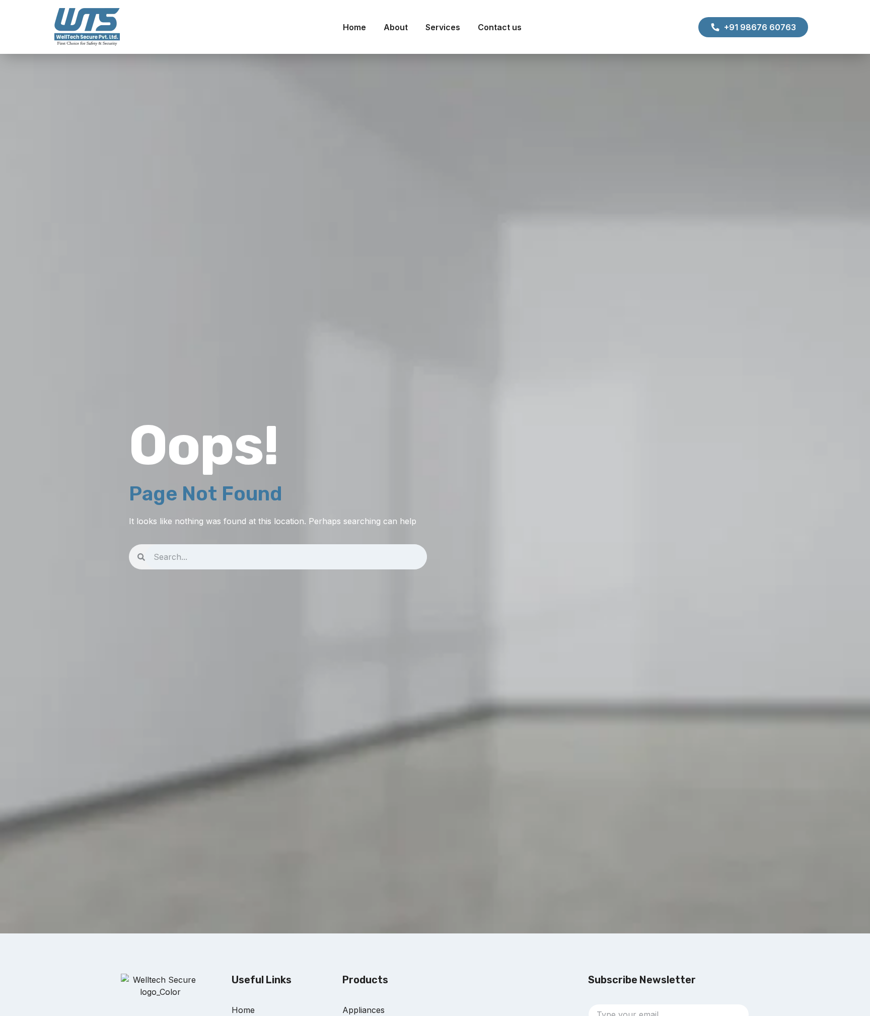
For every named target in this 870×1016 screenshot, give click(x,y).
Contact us (500, 27)
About (396, 27)
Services (442, 27)
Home (354, 27)
